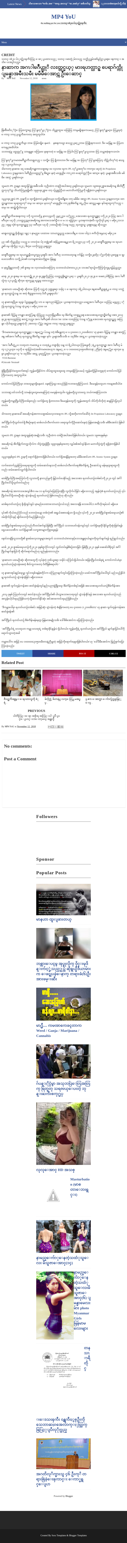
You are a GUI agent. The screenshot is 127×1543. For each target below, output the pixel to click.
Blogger (69, 1496)
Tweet (21, 654)
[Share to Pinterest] (62, 726)
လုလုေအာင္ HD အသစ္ (55, 1170)
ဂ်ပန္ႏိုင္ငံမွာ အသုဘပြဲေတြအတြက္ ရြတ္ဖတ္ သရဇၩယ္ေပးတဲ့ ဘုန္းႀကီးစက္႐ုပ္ (63, 1088)
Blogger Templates (78, 1535)
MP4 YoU (63, 16)
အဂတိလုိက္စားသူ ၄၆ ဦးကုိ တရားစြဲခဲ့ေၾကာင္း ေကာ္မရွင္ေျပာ (61, 1479)
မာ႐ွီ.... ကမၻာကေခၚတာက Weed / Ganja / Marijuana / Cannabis (59, 1030)
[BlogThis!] (52, 726)
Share (52, 654)
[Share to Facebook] (59, 726)
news (44, 78)
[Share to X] (55, 726)
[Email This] (49, 726)
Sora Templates (59, 1535)
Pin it (82, 654)
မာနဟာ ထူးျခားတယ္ (54, 919)
